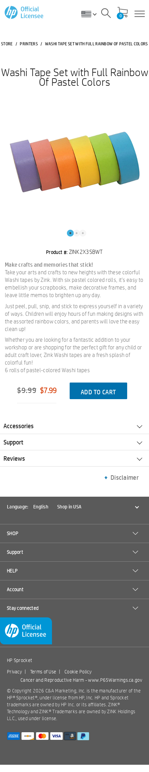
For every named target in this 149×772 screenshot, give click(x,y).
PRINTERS (28, 43)
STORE (7, 43)
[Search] (106, 14)
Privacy (14, 672)
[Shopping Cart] (123, 13)
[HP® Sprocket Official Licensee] (24, 12)
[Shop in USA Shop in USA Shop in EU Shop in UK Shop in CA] (91, 14)
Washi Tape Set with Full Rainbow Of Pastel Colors (74, 76)
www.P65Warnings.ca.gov (115, 680)
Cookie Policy (77, 672)
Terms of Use (43, 672)
